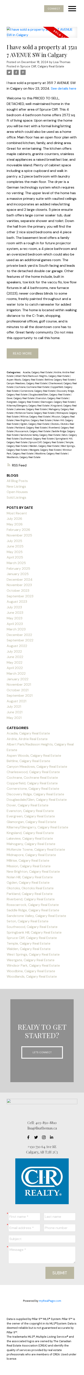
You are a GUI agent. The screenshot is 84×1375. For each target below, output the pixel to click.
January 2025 (18, 574)
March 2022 (16, 673)
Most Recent (17, 513)
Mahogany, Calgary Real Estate (31, 844)
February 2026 (18, 529)
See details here (63, 88)
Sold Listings (16, 497)
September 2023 (20, 596)
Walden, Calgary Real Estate (44, 445)
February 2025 (18, 568)
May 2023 (14, 618)
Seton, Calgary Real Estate (27, 921)
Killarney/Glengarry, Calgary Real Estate (28, 405)
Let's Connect (42, 1052)
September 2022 (20, 640)
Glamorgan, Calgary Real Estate (58, 401)
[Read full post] (42, 35)
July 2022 (14, 651)
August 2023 (17, 601)
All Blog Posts (17, 481)
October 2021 (17, 690)
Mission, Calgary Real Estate (29, 866)
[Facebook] (29, 1137)
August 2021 (16, 701)
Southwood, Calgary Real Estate (37, 438)
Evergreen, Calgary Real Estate (23, 401)
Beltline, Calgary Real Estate (60, 379)
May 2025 (15, 552)
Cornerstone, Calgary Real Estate (38, 390)
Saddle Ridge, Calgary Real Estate (33, 910)
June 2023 (15, 612)
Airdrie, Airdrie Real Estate (27, 739)
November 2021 (19, 684)
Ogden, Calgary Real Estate (35, 423)
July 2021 (14, 706)
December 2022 (19, 635)
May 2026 (15, 524)
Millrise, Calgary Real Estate (35, 416)
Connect (54, 8)
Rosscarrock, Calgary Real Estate (33, 431)
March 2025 (16, 563)
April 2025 (15, 557)
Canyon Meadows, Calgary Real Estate (27, 383)
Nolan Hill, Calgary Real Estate (30, 877)
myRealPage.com (50, 1301)
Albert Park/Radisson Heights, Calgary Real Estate (42, 375)
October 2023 (18, 590)
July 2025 (14, 541)
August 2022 (17, 646)
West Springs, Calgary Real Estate (33, 954)
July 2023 (14, 607)
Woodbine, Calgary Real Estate (51, 453)
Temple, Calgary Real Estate (28, 943)
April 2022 (15, 668)
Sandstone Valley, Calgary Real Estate (40, 434)
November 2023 (19, 585)
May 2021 (14, 717)
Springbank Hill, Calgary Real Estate (34, 932)
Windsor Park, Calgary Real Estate (33, 965)
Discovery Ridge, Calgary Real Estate (35, 794)
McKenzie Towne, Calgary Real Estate (35, 412)
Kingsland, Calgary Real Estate (30, 833)
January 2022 (17, 679)
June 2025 (15, 546)
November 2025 (19, 535)
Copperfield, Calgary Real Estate (32, 783)
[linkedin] (53, 1137)
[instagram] (45, 1137)
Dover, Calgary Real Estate (21, 398)
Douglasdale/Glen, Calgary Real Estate (50, 394)
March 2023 (16, 629)
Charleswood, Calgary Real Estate (33, 772)
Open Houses (17, 492)
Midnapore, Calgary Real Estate (31, 855)
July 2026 (14, 518)
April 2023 (15, 624)
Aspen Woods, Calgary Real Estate (25, 379)
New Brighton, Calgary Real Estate (33, 420)
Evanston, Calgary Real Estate (52, 398)
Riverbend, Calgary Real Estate (31, 899)
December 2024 (20, 579)
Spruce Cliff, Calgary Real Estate (42, 66)
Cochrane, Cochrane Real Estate (32, 387)
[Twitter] (37, 1137)
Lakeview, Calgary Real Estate (31, 409)
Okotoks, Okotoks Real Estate (30, 888)
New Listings (16, 486)
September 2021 (20, 695)
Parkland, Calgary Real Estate (31, 427)
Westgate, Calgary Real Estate (45, 449)
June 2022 (15, 657)
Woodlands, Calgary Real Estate (23, 457)
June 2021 (14, 712)
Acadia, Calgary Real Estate (38, 372)
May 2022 (14, 662)
